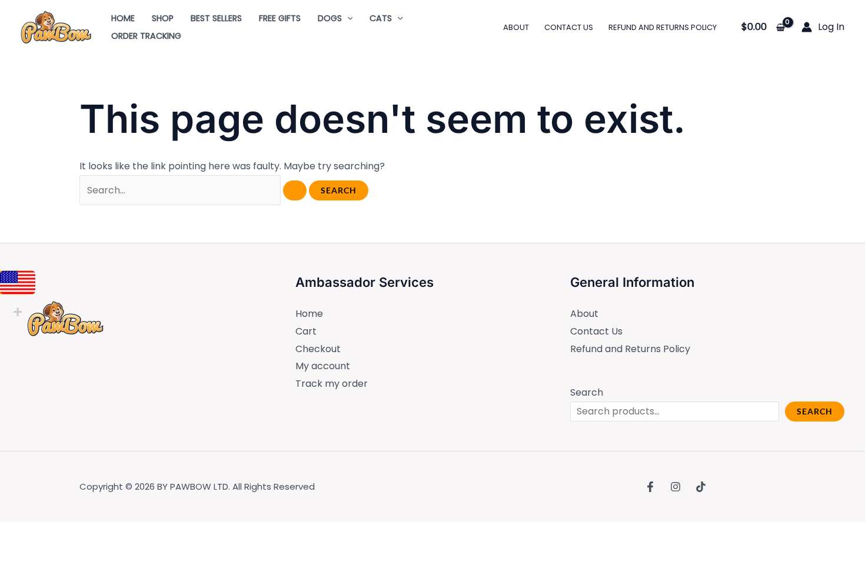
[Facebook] (650, 486)
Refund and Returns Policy (630, 349)
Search (586, 392)
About (584, 313)
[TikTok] (701, 486)
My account (322, 366)
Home (309, 313)
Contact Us (596, 331)
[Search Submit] (295, 190)
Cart (306, 331)
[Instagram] (675, 486)
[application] (347, 18)
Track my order (331, 383)
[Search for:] (194, 190)
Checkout (318, 349)
